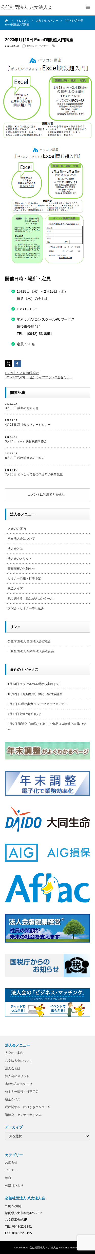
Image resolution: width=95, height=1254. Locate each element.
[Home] (7, 21)
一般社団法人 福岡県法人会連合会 (31, 651)
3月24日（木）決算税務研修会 (26, 441)
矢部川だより (14, 1185)
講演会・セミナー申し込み (26, 608)
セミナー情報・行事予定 (24, 578)
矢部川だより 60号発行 (23, 373)
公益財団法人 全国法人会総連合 (29, 641)
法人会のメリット (20, 558)
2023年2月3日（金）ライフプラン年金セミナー (39, 377)
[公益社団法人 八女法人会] (26, 7)
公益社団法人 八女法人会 (44, 1247)
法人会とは (15, 548)
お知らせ (32, 45)
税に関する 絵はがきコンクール (30, 598)
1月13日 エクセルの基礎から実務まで (33, 684)
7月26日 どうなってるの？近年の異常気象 (34, 474)
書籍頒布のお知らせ (21, 568)
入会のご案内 (17, 528)
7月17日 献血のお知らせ (24, 714)
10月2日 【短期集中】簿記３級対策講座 (35, 694)
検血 (8, 1178)
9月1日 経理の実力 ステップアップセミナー (37, 704)
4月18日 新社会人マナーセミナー (28, 424)
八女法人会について (21, 538)
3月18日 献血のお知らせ (22, 408)
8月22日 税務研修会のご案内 (25, 458)
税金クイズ (15, 588)
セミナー (43, 45)
